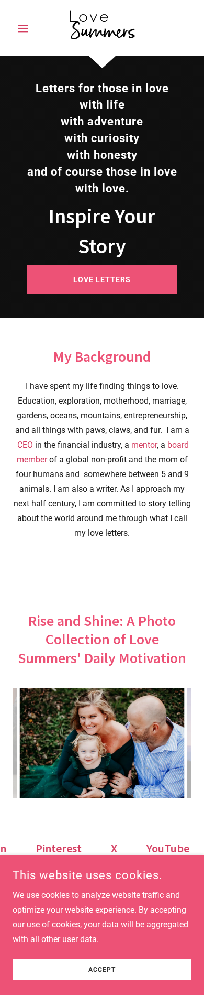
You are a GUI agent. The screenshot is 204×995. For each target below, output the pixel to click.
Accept (102, 970)
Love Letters (102, 279)
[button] (26, 28)
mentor (144, 445)
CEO (25, 445)
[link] (102, 28)
